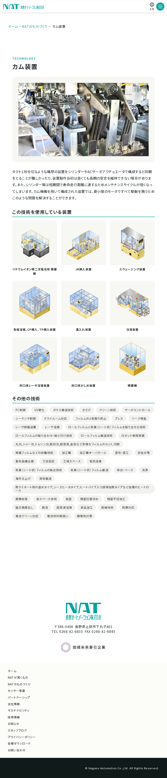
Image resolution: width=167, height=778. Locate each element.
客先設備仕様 (24, 461)
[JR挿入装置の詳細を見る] (83, 242)
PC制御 (20, 410)
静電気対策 (84, 516)
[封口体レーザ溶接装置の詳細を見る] (34, 359)
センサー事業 (16, 691)
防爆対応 (128, 507)
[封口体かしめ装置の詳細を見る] (83, 359)
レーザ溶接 (52, 427)
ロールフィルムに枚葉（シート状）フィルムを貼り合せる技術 (107, 427)
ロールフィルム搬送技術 (97, 435)
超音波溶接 (64, 507)
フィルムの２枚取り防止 (91, 418)
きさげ (86, 410)
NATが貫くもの (18, 677)
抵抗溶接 (95, 461)
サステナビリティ (19, 710)
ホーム (12, 671)
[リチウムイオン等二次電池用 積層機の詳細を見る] (34, 242)
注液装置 (132, 329)
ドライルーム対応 (55, 418)
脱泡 (45, 507)
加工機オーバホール (93, 453)
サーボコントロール (138, 410)
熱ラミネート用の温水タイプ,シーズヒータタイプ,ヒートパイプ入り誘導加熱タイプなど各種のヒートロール (82, 488)
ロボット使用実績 (133, 435)
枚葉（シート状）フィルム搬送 (89, 470)
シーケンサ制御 (25, 418)
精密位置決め (89, 499)
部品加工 (87, 507)
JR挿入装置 (83, 269)
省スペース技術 (46, 499)
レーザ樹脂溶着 (25, 427)
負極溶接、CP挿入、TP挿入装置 (34, 329)
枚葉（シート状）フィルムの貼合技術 (38, 470)
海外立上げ (23, 478)
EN (152, 9)
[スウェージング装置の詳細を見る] (132, 242)
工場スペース (72, 461)
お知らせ (13, 724)
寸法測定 (48, 461)
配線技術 (107, 507)
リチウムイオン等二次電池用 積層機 (34, 271)
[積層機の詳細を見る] (132, 359)
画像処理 (21, 499)
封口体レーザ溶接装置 (35, 385)
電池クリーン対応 (26, 516)
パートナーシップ (19, 697)
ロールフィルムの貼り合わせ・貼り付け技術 (43, 435)
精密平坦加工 (116, 499)
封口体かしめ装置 (83, 385)
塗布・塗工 (122, 453)
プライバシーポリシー (22, 737)
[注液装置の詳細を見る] (132, 303)
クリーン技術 (107, 410)
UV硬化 (39, 410)
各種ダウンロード (19, 743)
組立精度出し (24, 507)
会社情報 (14, 704)
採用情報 (14, 717)
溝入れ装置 (83, 329)
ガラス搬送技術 (63, 410)
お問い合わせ (16, 750)
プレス (119, 418)
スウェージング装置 (132, 269)
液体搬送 (45, 478)
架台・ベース (125, 470)
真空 (69, 499)
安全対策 (144, 453)
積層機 (132, 385)
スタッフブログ (17, 730)
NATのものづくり (19, 684)
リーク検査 (139, 418)
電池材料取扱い (57, 516)
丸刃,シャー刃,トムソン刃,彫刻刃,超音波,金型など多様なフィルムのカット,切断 (67, 444)
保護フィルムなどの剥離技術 (34, 453)
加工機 (66, 453)
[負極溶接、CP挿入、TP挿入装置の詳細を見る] (34, 303)
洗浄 (145, 470)
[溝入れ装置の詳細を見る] (83, 303)
